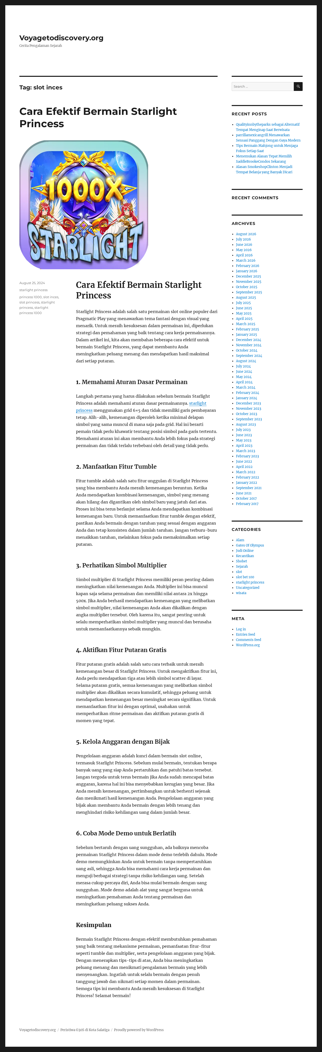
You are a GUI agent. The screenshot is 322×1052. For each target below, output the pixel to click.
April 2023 (244, 446)
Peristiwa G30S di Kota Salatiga (84, 1030)
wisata (241, 593)
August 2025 (246, 297)
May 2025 (244, 313)
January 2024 (246, 398)
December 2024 (248, 340)
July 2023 (243, 430)
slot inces (50, 297)
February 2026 (247, 266)
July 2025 (243, 303)
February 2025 (247, 329)
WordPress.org (248, 645)
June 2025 (244, 308)
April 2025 (244, 319)
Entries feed (245, 634)
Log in (241, 629)
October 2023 (246, 414)
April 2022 (244, 467)
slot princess (29, 302)
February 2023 (247, 456)
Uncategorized (247, 588)
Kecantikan (245, 556)
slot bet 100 (245, 577)
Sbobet (241, 561)
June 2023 (244, 435)
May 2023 (243, 440)
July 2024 (243, 366)
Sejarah (242, 566)
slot (239, 572)
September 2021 (249, 488)
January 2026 (246, 271)
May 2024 (244, 377)
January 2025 (246, 334)
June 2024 (244, 371)
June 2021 (244, 493)
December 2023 (248, 403)
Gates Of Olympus (250, 545)
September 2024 (249, 356)
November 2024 (248, 345)
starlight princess (33, 290)
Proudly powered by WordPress (139, 1030)
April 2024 (244, 382)
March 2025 (245, 324)
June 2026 (244, 245)
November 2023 (248, 408)
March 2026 (246, 260)
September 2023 (249, 419)
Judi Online (245, 551)
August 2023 (246, 424)
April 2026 (244, 255)
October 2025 (246, 287)
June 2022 (244, 461)
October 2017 (246, 498)
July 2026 (243, 239)
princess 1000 (30, 297)
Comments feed (248, 640)
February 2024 (247, 393)
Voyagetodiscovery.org (61, 37)
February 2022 (247, 477)
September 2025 (249, 292)
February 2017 (247, 504)
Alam (240, 540)
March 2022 (245, 472)
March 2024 (245, 387)
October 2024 (246, 350)
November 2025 (248, 282)
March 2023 (245, 451)
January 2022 (246, 483)
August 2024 (246, 361)
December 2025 (248, 276)
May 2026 (244, 250)
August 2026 (246, 234)
